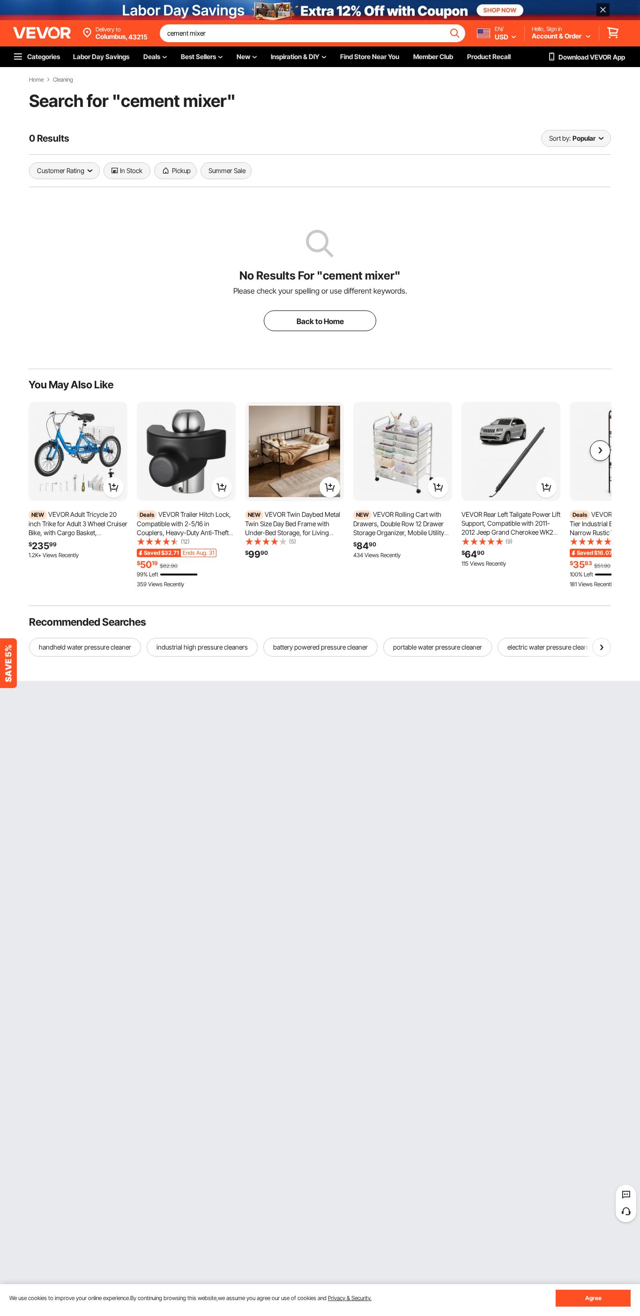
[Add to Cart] (113, 487)
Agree (593, 1297)
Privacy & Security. (350, 1297)
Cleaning (63, 79)
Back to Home (320, 321)
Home (36, 79)
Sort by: (560, 138)
